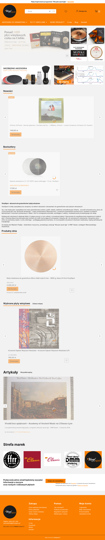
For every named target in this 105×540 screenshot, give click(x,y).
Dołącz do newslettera (55, 481)
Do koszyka (16, 134)
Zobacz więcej (38, 303)
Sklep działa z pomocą (13, 526)
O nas (31, 523)
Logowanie (83, 507)
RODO (31, 527)
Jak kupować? (59, 507)
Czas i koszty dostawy (36, 512)
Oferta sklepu (33, 514)
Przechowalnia (84, 512)
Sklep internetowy (52, 537)
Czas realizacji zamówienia (38, 507)
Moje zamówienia (85, 509)
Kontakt (31, 529)
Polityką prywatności (83, 485)
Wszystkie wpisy (26, 372)
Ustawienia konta (85, 514)
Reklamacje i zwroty (60, 514)
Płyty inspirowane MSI (22, 432)
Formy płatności (34, 509)
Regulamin (73, 483)
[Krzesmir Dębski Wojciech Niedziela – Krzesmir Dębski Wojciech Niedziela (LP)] (39, 329)
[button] (54, 11)
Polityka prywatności (61, 509)
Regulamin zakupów (61, 512)
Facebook (32, 525)
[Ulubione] (66, 12)
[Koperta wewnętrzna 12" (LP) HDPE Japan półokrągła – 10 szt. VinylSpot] (34, 166)
